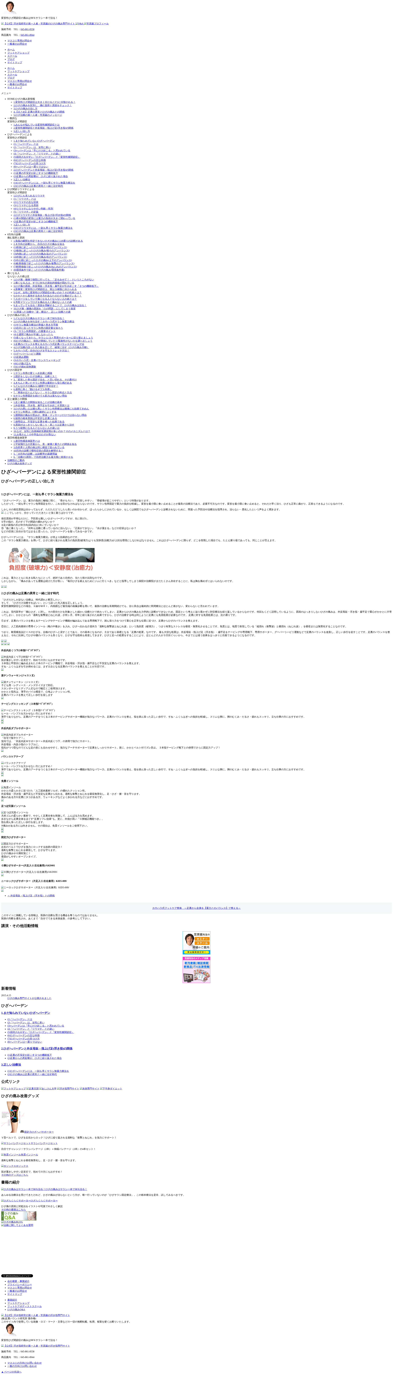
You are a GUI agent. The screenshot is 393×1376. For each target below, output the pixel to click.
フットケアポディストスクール (24, 1306)
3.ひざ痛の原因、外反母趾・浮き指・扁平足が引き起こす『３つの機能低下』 (56, 286)
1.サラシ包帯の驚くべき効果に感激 (33, 373)
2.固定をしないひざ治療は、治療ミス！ (35, 376)
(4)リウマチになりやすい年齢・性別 (33, 208)
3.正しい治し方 (22, 131)
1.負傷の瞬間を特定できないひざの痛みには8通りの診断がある (48, 241)
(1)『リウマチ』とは (25, 199)
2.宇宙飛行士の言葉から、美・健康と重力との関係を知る (45, 444)
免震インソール (29, 1154)
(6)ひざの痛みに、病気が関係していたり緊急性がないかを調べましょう (53, 341)
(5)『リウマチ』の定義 (26, 212)
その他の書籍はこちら (13, 1209)
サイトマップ (14, 62)
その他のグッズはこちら (14, 1175)
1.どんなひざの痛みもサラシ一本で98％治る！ (39, 318)
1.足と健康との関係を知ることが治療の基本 (38, 402)
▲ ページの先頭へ (11, 1371)
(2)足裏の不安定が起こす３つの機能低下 (36, 221)
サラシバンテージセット (44, 1143)
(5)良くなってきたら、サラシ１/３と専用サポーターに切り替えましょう (53, 337)
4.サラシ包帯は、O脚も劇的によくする (35, 412)
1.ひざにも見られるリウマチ (29, 195)
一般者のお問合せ (17, 44)
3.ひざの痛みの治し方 (25, 108)
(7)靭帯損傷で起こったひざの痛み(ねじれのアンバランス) (45, 266)
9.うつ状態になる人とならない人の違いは (37, 428)
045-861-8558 (27, 29)
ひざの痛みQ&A (16, 1309)
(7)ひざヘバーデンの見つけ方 (30, 163)
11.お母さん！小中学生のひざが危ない (35, 434)
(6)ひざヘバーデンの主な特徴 (30, 160)
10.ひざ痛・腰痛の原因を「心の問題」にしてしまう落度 (45, 308)
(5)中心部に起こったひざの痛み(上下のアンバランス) (43, 260)
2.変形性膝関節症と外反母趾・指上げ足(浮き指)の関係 (43, 128)
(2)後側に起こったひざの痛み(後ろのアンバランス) (41, 250)
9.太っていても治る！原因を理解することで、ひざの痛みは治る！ (50, 305)
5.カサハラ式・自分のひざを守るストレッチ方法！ (41, 350)
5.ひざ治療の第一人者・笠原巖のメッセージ (38, 115)
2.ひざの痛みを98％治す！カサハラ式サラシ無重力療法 (44, 321)
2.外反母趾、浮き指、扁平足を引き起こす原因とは (41, 405)
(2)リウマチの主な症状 (26, 202)
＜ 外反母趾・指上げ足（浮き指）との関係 (31, 895)
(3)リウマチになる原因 (26, 205)
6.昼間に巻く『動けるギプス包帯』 (33, 389)
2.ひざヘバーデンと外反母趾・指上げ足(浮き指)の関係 (43, 170)
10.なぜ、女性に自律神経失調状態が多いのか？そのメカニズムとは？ (52, 431)
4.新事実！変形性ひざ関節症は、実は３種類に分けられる (45, 289)
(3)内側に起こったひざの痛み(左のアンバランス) (40, 253)
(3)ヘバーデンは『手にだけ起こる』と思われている (42, 150)
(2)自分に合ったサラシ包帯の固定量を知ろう (38, 328)
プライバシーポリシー (19, 1284)
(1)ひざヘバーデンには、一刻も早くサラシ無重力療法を (44, 182)
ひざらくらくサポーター (44, 1200)
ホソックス (22, 1166)
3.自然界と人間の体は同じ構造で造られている (39, 447)
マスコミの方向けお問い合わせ (24, 1363)
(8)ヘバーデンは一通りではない (31, 166)
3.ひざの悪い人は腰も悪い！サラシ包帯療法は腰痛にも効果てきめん (51, 408)
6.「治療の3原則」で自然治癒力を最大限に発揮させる (43, 457)
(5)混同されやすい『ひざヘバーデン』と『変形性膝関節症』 (47, 157)
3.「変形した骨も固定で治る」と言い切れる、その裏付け (45, 379)
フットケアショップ (18, 52)
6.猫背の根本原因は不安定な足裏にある (35, 418)
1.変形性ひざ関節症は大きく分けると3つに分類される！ (45, 102)
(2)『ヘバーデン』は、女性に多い (32, 147)
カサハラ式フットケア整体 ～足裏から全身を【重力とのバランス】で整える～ (196, 908)
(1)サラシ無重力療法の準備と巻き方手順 (36, 324)
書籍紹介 (12, 1300)
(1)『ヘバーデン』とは (26, 144)
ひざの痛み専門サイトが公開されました (29, 998)
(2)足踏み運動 (21, 357)
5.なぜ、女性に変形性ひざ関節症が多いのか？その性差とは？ (48, 292)
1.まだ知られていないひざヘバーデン (34, 141)
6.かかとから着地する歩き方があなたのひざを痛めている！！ (48, 295)
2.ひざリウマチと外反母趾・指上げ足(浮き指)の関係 (42, 215)
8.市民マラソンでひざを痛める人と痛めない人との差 (43, 302)
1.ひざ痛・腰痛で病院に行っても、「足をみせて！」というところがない (54, 279)
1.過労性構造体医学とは (27, 441)
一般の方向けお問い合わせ (22, 1366)
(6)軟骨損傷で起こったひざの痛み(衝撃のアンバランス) (44, 263)
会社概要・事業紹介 (18, 1281)
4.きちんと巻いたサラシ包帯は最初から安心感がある (43, 383)
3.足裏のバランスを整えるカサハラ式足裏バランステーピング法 (49, 344)
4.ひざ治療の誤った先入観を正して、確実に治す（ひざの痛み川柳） (51, 347)
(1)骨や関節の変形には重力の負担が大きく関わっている (44, 218)
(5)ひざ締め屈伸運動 (25, 366)
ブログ (11, 59)
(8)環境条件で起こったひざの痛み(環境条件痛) (39, 270)
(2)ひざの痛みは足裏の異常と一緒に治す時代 (38, 186)
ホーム (11, 49)
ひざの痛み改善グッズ (19, 463)
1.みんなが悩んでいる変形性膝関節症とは (37, 124)
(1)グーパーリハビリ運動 (27, 353)
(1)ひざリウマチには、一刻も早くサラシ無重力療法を (43, 228)
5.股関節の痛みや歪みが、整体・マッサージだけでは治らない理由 (50, 415)
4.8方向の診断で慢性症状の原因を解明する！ (38, 450)
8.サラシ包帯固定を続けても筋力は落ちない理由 (40, 395)
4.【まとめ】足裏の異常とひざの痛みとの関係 (39, 111)
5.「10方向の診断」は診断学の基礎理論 (35, 454)
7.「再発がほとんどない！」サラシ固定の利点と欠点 (43, 392)
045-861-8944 (27, 35)
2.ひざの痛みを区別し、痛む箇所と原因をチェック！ (43, 105)
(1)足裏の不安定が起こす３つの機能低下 (36, 173)
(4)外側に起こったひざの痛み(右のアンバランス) (40, 257)
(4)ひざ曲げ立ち (22, 363)
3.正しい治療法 (22, 179)
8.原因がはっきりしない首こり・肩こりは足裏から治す (44, 424)
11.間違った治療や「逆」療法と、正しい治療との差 (42, 312)
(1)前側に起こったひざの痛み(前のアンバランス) (40, 247)
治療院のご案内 (16, 460)
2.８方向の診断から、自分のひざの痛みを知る (39, 244)
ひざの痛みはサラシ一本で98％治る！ (66, 1189)
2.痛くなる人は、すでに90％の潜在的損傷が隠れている (44, 282)
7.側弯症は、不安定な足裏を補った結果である (39, 421)
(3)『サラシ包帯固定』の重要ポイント (35, 331)
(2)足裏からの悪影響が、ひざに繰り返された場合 (41, 176)
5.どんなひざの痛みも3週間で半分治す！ (36, 386)
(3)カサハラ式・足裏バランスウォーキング (37, 360)
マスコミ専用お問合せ (19, 40)
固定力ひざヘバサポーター (39, 1132)
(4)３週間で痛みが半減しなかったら (33, 334)
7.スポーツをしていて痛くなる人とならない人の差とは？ (45, 299)
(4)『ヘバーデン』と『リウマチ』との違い (37, 153)
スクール (12, 56)
